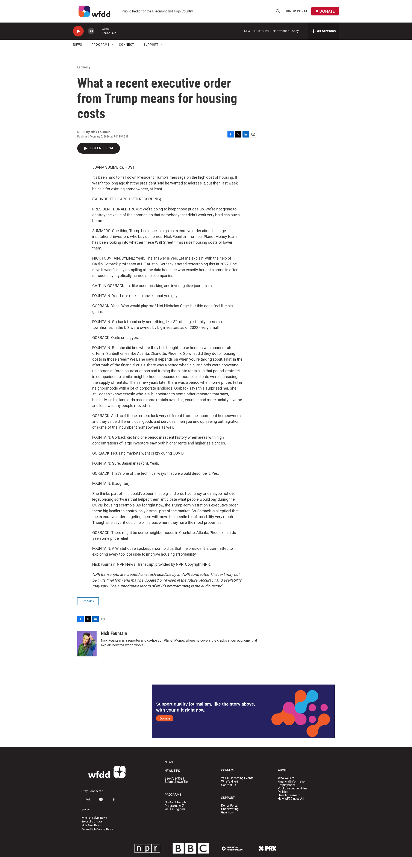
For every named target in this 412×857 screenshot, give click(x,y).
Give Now (227, 812)
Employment (286, 785)
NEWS (169, 762)
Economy (83, 67)
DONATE (327, 11)
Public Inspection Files (292, 788)
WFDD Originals (175, 809)
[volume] (91, 31)
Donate (164, 718)
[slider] (98, 31)
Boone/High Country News (97, 829)
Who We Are (286, 778)
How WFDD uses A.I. (291, 798)
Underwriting (230, 809)
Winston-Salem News (94, 817)
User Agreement (289, 795)
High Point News (91, 825)
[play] (78, 31)
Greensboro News (92, 821)
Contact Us (228, 785)
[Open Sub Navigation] (85, 44)
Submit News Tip (176, 781)
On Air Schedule (175, 802)
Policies (283, 792)
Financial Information (292, 781)
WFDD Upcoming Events (237, 778)
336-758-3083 (174, 778)
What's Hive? (229, 781)
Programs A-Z (174, 805)
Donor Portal (297, 11)
